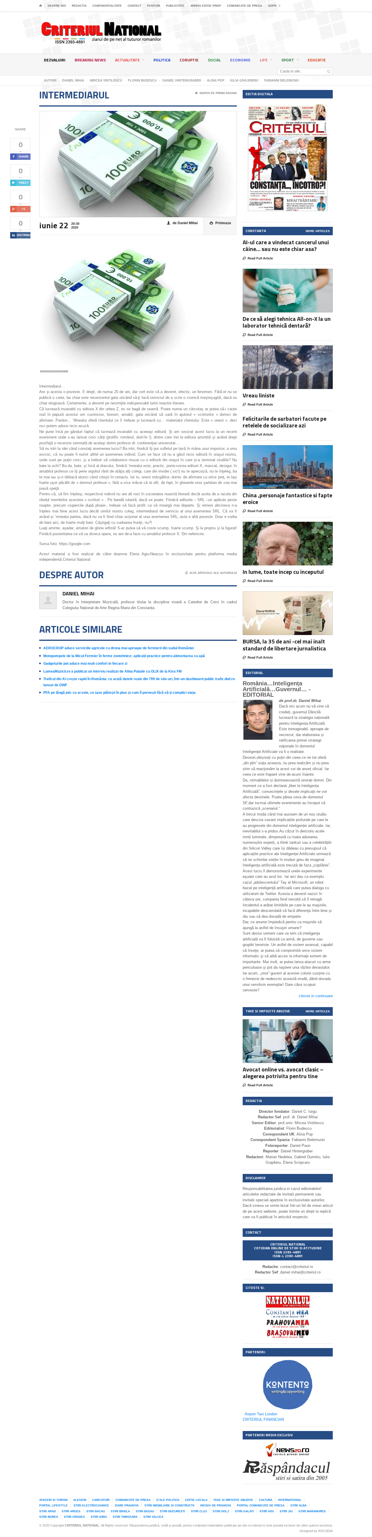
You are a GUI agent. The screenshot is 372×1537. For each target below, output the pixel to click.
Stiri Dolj (221, 1511)
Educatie (317, 60)
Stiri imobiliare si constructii (169, 1505)
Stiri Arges (71, 1511)
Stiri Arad (47, 1511)
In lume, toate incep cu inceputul (283, 571)
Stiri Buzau (145, 1511)
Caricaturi (101, 1499)
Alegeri (79, 1499)
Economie (240, 60)
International (289, 1499)
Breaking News (90, 60)
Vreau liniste (258, 395)
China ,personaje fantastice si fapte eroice (287, 498)
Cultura (265, 1499)
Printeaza (220, 223)
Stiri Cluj (199, 1511)
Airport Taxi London (261, 1414)
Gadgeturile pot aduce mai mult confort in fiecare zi (85, 664)
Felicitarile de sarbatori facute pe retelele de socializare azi (284, 422)
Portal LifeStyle (53, 1505)
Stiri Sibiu (99, 1516)
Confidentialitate (107, 5)
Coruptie (189, 60)
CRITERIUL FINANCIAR (263, 1419)
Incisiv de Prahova (215, 1505)
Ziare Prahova (127, 1505)
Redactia (79, 5)
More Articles (318, 231)
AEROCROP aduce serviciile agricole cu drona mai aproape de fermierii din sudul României (118, 648)
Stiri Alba (298, 1505)
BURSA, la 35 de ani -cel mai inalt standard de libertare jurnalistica (284, 644)
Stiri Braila (120, 1511)
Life (264, 60)
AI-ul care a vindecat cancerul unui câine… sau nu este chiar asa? (286, 245)
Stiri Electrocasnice (91, 1505)
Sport (287, 60)
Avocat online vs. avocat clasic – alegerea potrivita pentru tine (283, 1072)
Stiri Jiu (286, 1511)
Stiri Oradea (74, 1516)
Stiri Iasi (267, 1511)
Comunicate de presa (244, 5)
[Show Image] (281, 274)
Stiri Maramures (312, 1511)
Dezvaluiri (54, 60)
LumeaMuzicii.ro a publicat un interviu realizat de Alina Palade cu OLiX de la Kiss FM (112, 671)
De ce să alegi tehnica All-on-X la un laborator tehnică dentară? (287, 322)
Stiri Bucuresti (172, 1511)
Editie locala (196, 1499)
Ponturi (153, 5)
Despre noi (57, 5)
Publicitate (175, 5)
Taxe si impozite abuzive (233, 1499)
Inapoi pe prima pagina (216, 93)
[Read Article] (295, 274)
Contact (134, 5)
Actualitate (127, 60)
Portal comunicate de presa (261, 1505)
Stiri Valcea (153, 1516)
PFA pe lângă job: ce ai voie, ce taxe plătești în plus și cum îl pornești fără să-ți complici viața (119, 693)
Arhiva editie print (205, 5)
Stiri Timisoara (125, 1516)
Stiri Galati (244, 1511)
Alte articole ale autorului (211, 572)
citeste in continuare (316, 996)
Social (214, 60)
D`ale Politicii (167, 1499)
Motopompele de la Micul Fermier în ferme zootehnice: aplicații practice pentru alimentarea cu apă (124, 656)
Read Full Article (258, 258)
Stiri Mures (48, 1516)
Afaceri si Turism (53, 1499)
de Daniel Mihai (182, 223)
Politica (161, 60)
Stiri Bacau (95, 1511)
